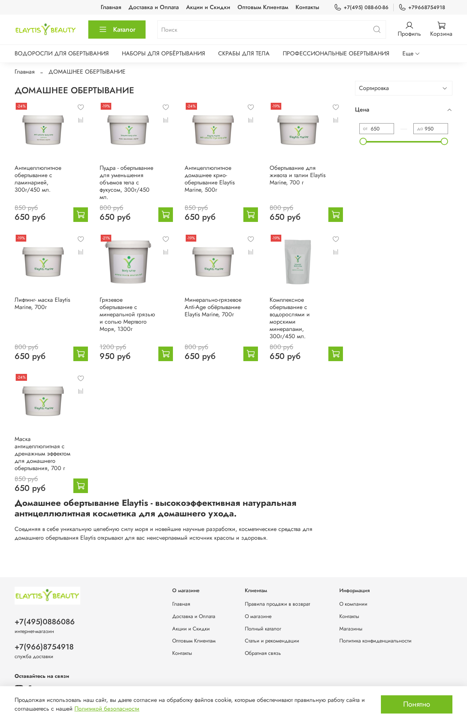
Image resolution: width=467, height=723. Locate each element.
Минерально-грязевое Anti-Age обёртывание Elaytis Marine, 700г (213, 307)
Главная (111, 7)
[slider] (363, 141)
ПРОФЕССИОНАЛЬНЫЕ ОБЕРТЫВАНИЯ (336, 53)
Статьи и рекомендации (272, 640)
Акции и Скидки (208, 7)
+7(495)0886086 (45, 621)
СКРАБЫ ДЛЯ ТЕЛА (244, 53)
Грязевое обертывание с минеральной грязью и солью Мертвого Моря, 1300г (127, 314)
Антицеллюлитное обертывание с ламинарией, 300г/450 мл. (38, 179)
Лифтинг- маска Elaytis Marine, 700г (42, 303)
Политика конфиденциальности (375, 640)
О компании (353, 603)
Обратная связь (263, 653)
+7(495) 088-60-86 (366, 7)
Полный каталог (263, 628)
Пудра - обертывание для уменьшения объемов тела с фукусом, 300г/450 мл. (126, 182)
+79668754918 (426, 7)
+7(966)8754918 (44, 646)
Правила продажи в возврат (277, 603)
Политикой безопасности (106, 708)
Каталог (124, 29)
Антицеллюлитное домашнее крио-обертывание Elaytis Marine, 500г (210, 179)
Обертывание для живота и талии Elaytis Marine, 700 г (297, 175)
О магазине (258, 616)
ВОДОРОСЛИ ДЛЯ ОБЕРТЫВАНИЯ (62, 53)
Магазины (350, 628)
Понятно (416, 704)
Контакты (307, 7)
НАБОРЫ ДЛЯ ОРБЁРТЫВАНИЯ (163, 53)
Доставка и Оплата (153, 7)
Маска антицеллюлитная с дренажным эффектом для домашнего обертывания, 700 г (42, 453)
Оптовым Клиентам (263, 7)
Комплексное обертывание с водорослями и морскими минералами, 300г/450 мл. (290, 318)
